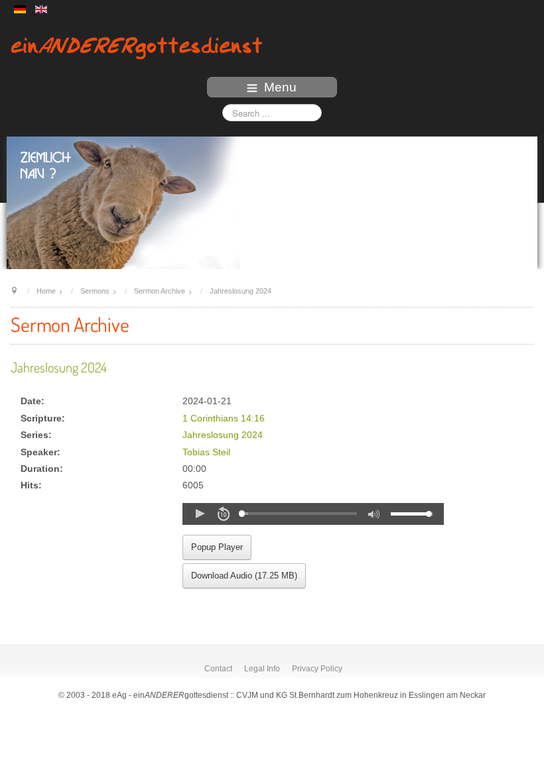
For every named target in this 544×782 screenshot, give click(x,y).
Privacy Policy (317, 668)
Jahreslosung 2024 (59, 367)
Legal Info (262, 668)
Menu (280, 87)
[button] (200, 513)
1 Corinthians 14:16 (223, 418)
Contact (218, 668)
